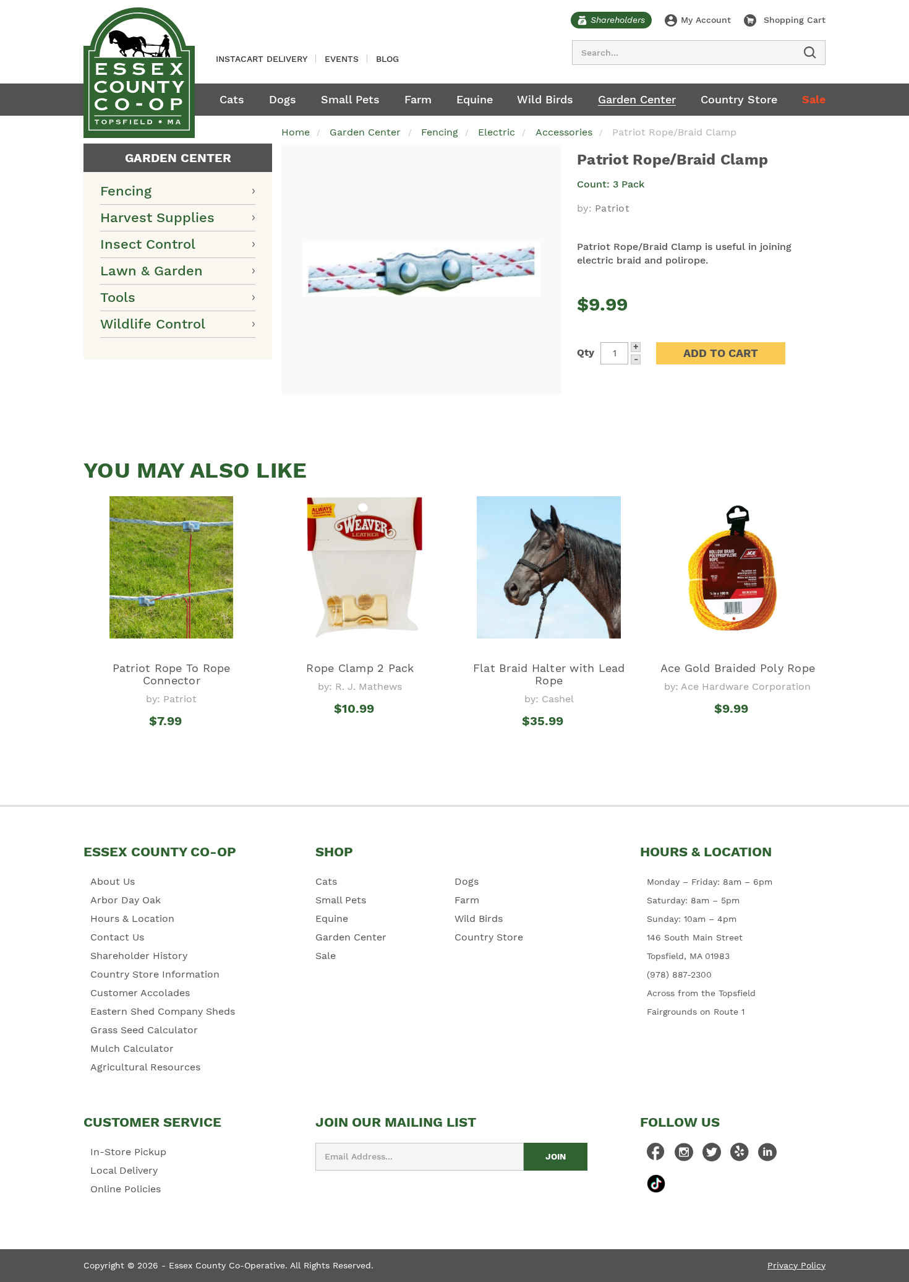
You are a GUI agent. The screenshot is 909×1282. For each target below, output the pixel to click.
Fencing (126, 191)
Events (342, 59)
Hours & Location (132, 918)
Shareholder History (138, 956)
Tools (117, 297)
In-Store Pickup (128, 1152)
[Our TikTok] (656, 1183)
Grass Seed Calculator (144, 1030)
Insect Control (147, 244)
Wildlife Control (152, 324)
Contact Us (117, 937)
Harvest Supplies (157, 217)
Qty (585, 352)
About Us (112, 881)
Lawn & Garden (151, 270)
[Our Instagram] (684, 1155)
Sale (814, 99)
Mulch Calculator (132, 1048)
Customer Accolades (140, 993)
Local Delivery (124, 1170)
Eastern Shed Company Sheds (162, 1011)
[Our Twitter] (711, 1155)
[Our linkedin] (767, 1155)
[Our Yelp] (739, 1155)
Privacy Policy (796, 1265)
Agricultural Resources (145, 1067)
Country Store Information (155, 974)
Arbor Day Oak (125, 900)
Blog (387, 59)
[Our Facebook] (656, 1155)
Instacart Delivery (261, 59)
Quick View (171, 744)
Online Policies (125, 1189)
